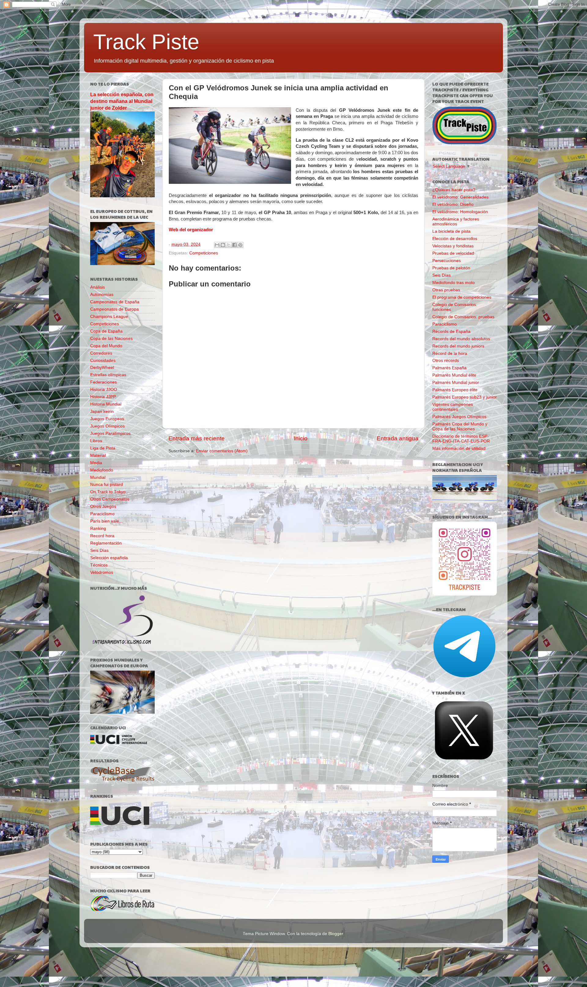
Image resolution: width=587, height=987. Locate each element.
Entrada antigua (398, 438)
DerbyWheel (102, 367)
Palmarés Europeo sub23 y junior (464, 397)
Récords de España (451, 331)
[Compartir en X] (229, 245)
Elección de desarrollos (454, 238)
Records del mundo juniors (458, 346)
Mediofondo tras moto (453, 282)
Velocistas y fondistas (453, 246)
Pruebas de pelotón (451, 268)
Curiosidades (103, 360)
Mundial (97, 477)
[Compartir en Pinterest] (240, 245)
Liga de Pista (102, 448)
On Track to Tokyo (108, 492)
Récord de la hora (449, 353)
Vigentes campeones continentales (452, 407)
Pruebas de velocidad (453, 253)
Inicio (301, 438)
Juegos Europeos (107, 419)
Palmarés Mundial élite (454, 375)
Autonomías (101, 294)
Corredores (101, 353)
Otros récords (445, 360)
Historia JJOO (103, 389)
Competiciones (203, 253)
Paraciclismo (102, 514)
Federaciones (103, 382)
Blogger (335, 933)
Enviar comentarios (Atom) (222, 451)
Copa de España (106, 331)
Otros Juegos (103, 506)
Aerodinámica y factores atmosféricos (455, 221)
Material (98, 455)
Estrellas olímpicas (108, 375)
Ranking (98, 528)
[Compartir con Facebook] (234, 245)
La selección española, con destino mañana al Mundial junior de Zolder (121, 101)
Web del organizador (191, 229)
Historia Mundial (105, 404)
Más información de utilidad (458, 448)
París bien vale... (106, 521)
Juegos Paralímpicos (110, 433)
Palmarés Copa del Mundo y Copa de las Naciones (459, 426)
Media (96, 463)
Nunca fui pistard (106, 484)
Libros (96, 441)
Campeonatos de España (114, 302)
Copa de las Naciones (111, 338)
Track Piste (146, 42)
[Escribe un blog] (223, 245)
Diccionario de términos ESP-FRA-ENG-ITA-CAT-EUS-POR (461, 438)
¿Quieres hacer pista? (453, 190)
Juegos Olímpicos (107, 426)
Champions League (109, 316)
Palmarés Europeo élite (455, 390)
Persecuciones (446, 260)
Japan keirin (102, 411)
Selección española (109, 557)
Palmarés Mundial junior (455, 382)
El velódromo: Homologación (460, 211)
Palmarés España (449, 368)
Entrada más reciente (196, 438)
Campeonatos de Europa (114, 309)
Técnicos (99, 565)
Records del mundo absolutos (461, 339)
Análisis (97, 287)
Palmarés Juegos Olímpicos (459, 416)
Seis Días (99, 550)
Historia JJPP (103, 397)
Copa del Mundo (106, 346)
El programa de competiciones (461, 297)
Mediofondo (101, 470)
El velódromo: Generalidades (460, 197)
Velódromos (101, 572)
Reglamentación (106, 543)
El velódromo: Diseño (453, 204)
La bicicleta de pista (451, 231)
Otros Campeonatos (109, 499)
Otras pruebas (446, 290)
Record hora (102, 536)
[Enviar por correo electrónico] (217, 245)
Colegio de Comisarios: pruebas (463, 317)
